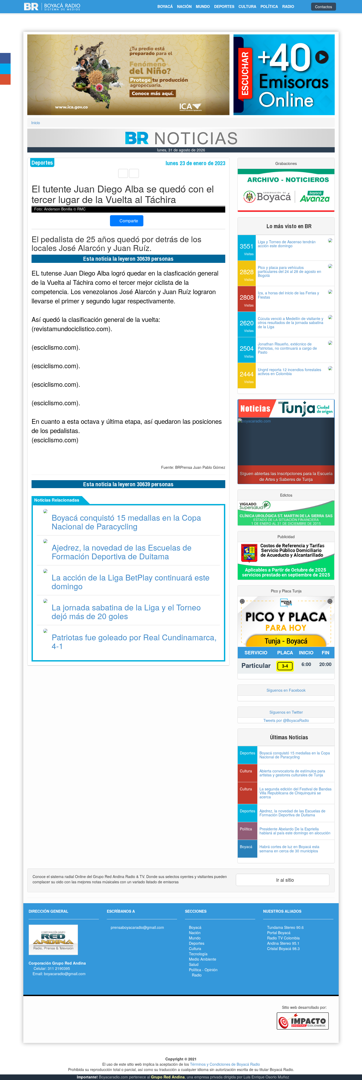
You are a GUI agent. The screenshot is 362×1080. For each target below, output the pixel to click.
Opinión (211, 969)
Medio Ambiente (202, 959)
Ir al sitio (284, 879)
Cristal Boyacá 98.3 (283, 948)
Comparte (128, 221)
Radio (197, 975)
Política (195, 969)
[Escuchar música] (284, 74)
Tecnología (198, 953)
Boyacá (195, 927)
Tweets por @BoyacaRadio (286, 720)
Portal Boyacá (278, 932)
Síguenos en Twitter (286, 712)
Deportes (196, 943)
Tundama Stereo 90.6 (285, 927)
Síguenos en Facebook (286, 690)
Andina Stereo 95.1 (283, 943)
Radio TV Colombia (283, 937)
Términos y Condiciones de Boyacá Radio (225, 1064)
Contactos (323, 6)
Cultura (195, 948)
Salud (193, 964)
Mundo (195, 937)
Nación (195, 932)
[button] (42, 74)
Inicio (35, 122)
